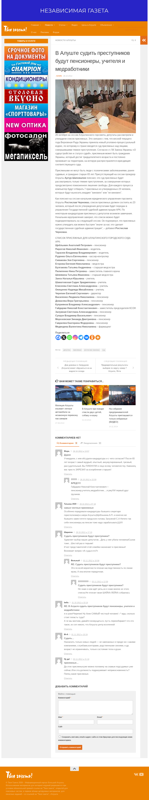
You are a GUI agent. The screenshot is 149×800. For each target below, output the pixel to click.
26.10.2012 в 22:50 (88, 479)
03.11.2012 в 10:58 (91, 561)
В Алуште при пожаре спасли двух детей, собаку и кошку (93, 412)
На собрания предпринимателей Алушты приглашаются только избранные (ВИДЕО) (120, 415)
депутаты (66, 350)
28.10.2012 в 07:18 (88, 504)
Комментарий (64, 698)
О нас (34, 32)
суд (103, 350)
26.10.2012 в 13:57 (81, 451)
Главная (35, 25)
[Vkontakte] (86, 337)
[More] (97, 337)
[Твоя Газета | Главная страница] (15, 28)
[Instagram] (75, 337)
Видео (75, 25)
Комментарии (68, 443)
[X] (63, 337)
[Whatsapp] (69, 337)
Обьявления (106, 25)
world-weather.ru (131, 30)
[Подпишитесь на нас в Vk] (136, 774)
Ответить (68, 474)
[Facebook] (58, 337)
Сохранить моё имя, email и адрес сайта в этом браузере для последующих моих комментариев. (95, 738)
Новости (49, 25)
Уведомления (92, 443)
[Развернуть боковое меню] (144, 40)
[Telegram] (80, 337)
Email (100, 717)
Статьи (62, 25)
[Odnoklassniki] (92, 337)
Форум (56, 32)
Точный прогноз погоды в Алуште (131, 27)
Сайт (60, 727)
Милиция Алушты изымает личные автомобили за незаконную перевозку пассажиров (66, 412)
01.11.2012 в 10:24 (79, 634)
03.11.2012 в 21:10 (81, 659)
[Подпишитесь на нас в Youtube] (141, 774)
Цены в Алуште (89, 25)
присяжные (77, 350)
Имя (60, 717)
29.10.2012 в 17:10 (84, 532)
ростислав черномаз (92, 350)
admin (59, 76)
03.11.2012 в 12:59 (100, 582)
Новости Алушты (65, 40)
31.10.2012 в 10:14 (80, 603)
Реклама (45, 32)
